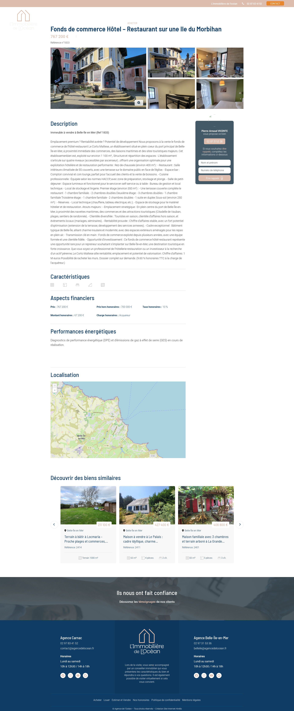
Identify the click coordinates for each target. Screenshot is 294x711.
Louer (107, 700)
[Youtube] (78, 675)
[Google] (85, 675)
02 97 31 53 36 (203, 643)
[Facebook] (63, 675)
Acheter (97, 700)
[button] (248, 23)
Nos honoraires (141, 700)
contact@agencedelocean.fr (77, 648)
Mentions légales (191, 700)
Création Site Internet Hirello (168, 708)
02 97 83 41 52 (69, 643)
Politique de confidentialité (165, 700)
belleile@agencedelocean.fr (210, 648)
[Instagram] (70, 675)
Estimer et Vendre (121, 700)
